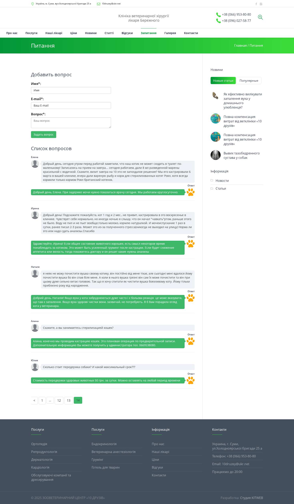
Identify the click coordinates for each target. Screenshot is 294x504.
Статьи (221, 188)
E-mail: (37, 99)
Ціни (155, 459)
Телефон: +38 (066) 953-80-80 (234, 456)
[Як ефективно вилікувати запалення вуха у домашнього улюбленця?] (216, 96)
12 (59, 400)
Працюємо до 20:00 (227, 472)
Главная (240, 45)
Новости (222, 180)
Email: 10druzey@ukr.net (230, 464)
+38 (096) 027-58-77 (236, 20)
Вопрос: (38, 114)
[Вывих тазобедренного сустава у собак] (216, 155)
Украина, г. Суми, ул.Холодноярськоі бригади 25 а (237, 446)
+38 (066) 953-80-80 (236, 14)
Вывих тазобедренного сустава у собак (242, 155)
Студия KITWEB (251, 498)
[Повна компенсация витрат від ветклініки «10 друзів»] (216, 119)
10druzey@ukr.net (111, 3)
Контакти (159, 475)
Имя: (36, 83)
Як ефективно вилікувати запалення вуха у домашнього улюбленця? (243, 101)
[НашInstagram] (261, 4)
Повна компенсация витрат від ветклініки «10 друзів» (243, 121)
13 (68, 400)
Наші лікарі (160, 452)
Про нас (158, 444)
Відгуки (157, 467)
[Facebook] (256, 4)
